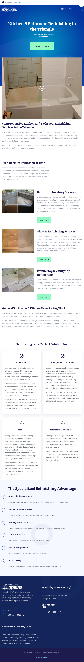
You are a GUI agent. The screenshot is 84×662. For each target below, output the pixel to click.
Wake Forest (17, 643)
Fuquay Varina (26, 637)
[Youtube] (54, 612)
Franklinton (6, 643)
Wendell (5, 640)
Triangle (27, 643)
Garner (4, 637)
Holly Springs (14, 637)
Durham (15, 635)
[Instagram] (59, 612)
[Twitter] (48, 612)
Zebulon (36, 637)
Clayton (33, 635)
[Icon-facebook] (70, 2)
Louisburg (22, 640)
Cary (9, 635)
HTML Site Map (42, 657)
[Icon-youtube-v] (78, 2)
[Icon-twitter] (74, 2)
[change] (17, 3)
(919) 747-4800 (48, 605)
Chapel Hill (24, 635)
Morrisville (13, 640)
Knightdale (32, 640)
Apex (4, 635)
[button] (81, 10)
